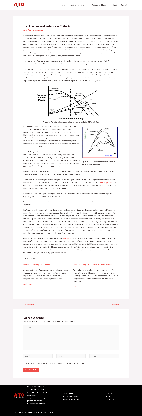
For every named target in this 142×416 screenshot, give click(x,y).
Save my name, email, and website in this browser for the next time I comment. (56, 363)
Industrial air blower (71, 399)
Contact (124, 5)
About (114, 5)
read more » (27, 284)
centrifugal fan (29, 30)
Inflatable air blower (71, 396)
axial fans (67, 238)
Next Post (116, 304)
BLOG (110, 393)
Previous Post (27, 304)
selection (39, 30)
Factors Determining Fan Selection (36, 264)
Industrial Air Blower (77, 5)
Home (63, 5)
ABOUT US (110, 396)
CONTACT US (110, 399)
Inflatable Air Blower (98, 5)
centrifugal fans (105, 182)
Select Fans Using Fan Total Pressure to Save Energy (92, 264)
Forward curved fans (65, 138)
